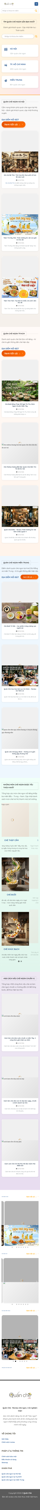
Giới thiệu (5, 1439)
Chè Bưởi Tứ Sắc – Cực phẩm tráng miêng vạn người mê (20, 627)
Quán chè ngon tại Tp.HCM (11, 1477)
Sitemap (5, 1463)
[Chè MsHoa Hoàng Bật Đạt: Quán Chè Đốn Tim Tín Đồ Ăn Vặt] (20, 453)
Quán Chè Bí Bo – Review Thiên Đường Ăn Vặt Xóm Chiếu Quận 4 (20, 530)
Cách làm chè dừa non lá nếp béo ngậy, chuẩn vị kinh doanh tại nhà (20, 1102)
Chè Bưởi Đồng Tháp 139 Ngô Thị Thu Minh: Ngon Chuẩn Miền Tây (20, 405)
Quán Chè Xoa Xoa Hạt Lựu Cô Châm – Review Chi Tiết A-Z (20, 690)
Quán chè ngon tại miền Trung (13, 1480)
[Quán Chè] (12, 4)
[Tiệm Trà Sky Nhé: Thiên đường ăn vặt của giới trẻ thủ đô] (20, 224)
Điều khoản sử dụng (9, 1459)
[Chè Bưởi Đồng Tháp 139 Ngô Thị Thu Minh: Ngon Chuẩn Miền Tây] (20, 391)
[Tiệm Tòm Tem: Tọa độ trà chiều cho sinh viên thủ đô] (20, 287)
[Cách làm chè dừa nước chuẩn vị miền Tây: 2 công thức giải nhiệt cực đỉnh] (20, 1025)
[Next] (37, 1224)
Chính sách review (8, 1442)
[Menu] (36, 4)
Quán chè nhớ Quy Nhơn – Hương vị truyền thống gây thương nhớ (20, 753)
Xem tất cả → (12, 124)
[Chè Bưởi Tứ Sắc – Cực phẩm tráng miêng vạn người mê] (20, 613)
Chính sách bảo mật (9, 1456)
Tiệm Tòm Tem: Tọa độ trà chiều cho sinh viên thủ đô (20, 302)
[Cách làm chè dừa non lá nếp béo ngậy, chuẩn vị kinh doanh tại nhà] (20, 1087)
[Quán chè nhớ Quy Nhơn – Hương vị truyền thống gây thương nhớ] (20, 738)
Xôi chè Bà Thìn (10, 183)
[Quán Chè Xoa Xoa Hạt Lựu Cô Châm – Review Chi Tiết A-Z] (20, 675)
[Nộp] (36, 10)
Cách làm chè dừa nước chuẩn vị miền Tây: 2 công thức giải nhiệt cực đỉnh (20, 1039)
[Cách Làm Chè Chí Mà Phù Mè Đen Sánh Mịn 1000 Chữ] (20, 1150)
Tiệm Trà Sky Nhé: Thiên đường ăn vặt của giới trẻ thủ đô (20, 239)
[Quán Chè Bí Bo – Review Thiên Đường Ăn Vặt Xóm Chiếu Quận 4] (20, 516)
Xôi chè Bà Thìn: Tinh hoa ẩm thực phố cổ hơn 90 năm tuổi (20, 176)
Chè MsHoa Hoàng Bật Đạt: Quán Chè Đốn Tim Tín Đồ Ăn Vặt (20, 468)
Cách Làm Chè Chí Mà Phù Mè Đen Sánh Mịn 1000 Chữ (20, 1165)
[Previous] (3, 1224)
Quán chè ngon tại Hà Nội (11, 1474)
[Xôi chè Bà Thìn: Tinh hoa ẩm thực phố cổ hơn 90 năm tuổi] (20, 162)
